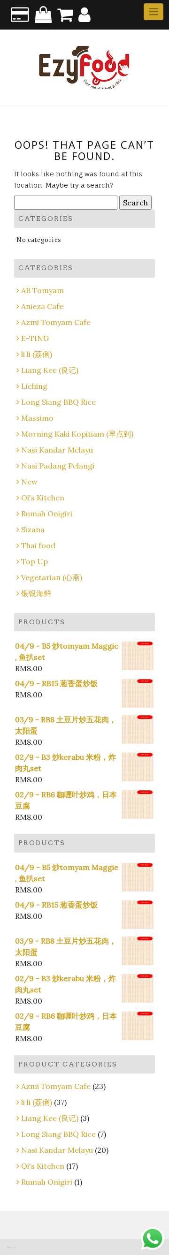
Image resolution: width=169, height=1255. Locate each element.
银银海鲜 (36, 593)
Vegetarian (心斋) (51, 577)
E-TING (35, 338)
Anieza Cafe (42, 306)
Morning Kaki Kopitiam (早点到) (77, 433)
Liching (34, 386)
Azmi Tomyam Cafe (56, 322)
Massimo (37, 418)
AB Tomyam (42, 290)
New (29, 481)
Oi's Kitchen (42, 497)
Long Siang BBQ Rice (58, 402)
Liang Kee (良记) (49, 370)
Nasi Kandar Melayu (57, 449)
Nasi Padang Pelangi (57, 465)
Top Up (34, 561)
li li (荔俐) (36, 354)
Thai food (38, 545)
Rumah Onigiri (46, 513)
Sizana (33, 529)
